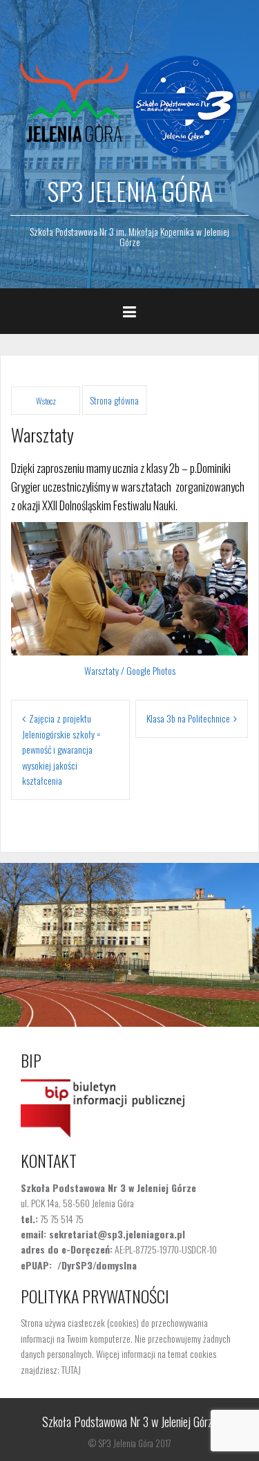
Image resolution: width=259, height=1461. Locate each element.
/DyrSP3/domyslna (97, 1265)
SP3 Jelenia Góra (130, 190)
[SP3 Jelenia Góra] (129, 103)
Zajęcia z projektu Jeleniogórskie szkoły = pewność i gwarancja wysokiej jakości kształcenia (61, 749)
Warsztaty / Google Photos (129, 670)
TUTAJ (71, 1369)
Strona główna (114, 400)
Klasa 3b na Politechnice (188, 718)
